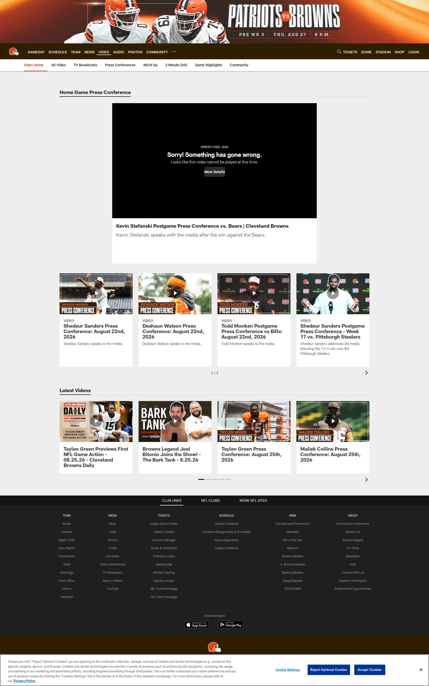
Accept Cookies (370, 670)
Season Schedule (226, 523)
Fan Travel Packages (164, 596)
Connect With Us (353, 572)
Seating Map (164, 564)
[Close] (421, 669)
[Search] (339, 51)
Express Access (164, 580)
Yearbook (67, 596)
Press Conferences (112, 564)
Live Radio (112, 556)
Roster (66, 523)
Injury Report (66, 548)
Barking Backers (292, 572)
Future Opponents (226, 540)
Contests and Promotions (292, 523)
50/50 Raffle (293, 588)
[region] (214, 670)
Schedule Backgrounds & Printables (226, 531)
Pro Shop (353, 548)
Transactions (66, 556)
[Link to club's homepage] (14, 51)
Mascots (292, 548)
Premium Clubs (164, 556)
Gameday (292, 531)
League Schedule (226, 548)
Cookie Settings (288, 670)
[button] (214, 172)
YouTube (112, 588)
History (67, 588)
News (112, 523)
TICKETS (164, 515)
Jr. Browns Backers (292, 564)
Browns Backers (292, 556)
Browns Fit (353, 531)
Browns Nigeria (353, 540)
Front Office (66, 580)
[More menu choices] (174, 52)
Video (112, 531)
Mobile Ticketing (164, 572)
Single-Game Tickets (164, 523)
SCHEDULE (226, 515)
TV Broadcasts (112, 572)
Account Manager (164, 540)
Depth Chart (67, 540)
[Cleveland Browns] (214, 647)
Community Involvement (352, 523)
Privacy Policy (25, 681)
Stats (66, 564)
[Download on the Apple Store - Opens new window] (196, 625)
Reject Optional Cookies (328, 670)
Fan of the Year (292, 540)
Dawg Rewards (292, 580)
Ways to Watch (113, 580)
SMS (353, 564)
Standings (66, 572)
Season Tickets (164, 531)
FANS (292, 515)
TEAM (67, 515)
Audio (113, 548)
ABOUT (353, 515)
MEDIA (112, 515)
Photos (112, 540)
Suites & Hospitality (164, 548)
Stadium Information (353, 580)
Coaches (66, 531)
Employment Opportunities (353, 588)
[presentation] (367, 373)
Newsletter (353, 556)
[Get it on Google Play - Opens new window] (231, 627)
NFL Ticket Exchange (164, 588)
